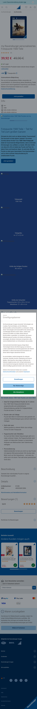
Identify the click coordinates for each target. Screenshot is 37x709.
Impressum (26, 371)
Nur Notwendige (18, 386)
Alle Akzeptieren (18, 392)
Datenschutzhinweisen (9, 371)
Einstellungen (18, 379)
